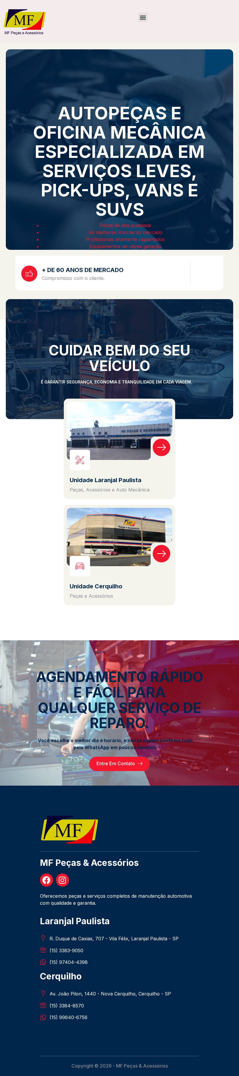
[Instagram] (62, 880)
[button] (143, 17)
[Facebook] (46, 880)
